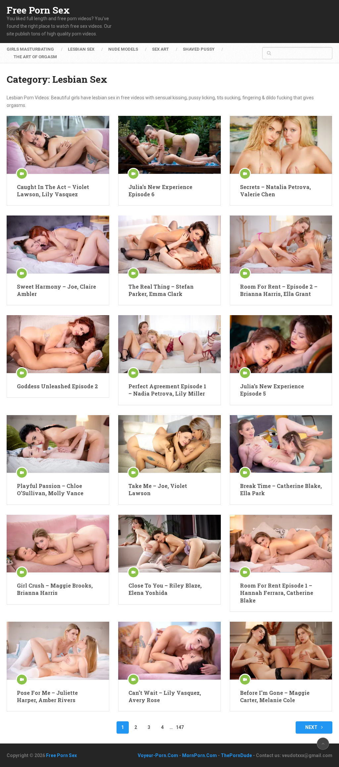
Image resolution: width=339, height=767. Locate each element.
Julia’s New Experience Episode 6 (160, 190)
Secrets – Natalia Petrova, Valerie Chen (275, 190)
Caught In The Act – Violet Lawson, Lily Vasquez (53, 190)
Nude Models (123, 49)
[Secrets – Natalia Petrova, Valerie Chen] (281, 144)
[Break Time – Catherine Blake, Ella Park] (281, 444)
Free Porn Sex (38, 10)
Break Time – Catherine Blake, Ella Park (281, 489)
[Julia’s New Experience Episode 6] (169, 144)
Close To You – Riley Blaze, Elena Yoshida (165, 589)
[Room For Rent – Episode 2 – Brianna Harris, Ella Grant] (281, 244)
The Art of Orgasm (35, 56)
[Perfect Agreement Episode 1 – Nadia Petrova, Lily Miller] (169, 344)
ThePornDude (236, 755)
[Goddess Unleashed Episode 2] (58, 344)
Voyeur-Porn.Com (158, 755)
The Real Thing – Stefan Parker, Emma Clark (161, 290)
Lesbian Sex (81, 49)
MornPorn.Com (199, 755)
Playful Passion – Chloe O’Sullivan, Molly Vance (50, 489)
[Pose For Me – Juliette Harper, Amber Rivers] (58, 650)
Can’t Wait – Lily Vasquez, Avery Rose (164, 696)
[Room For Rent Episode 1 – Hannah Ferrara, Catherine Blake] (281, 543)
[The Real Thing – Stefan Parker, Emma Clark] (169, 244)
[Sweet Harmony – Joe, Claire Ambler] (58, 244)
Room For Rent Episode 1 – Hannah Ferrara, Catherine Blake (276, 593)
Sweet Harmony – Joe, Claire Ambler (56, 290)
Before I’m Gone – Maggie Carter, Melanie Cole (275, 696)
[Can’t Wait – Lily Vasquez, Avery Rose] (169, 650)
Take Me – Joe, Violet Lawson (157, 489)
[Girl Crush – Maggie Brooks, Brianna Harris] (58, 543)
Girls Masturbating (30, 49)
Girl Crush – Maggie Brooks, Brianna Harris (55, 589)
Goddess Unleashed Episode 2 (57, 386)
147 (180, 727)
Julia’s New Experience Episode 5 (272, 390)
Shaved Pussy (199, 49)
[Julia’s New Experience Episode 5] (281, 344)
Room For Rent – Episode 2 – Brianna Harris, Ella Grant (278, 290)
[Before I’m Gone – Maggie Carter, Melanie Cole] (281, 650)
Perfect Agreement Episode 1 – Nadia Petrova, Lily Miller (167, 390)
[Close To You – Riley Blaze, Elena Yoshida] (169, 543)
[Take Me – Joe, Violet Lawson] (169, 444)
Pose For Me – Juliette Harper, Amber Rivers (47, 696)
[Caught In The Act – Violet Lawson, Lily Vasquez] (58, 144)
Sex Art (160, 49)
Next (311, 727)
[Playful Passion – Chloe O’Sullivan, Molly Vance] (58, 444)
